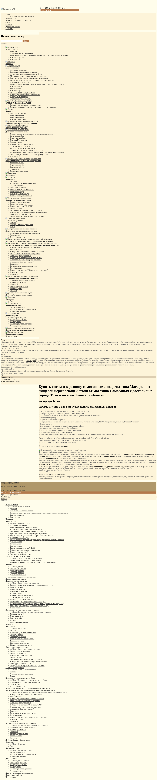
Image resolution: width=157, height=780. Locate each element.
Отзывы (9, 25)
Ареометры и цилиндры (19, 82)
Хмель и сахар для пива (15, 668)
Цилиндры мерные (17, 237)
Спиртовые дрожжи (18, 113)
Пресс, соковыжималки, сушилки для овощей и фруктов (28, 688)
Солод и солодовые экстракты (17, 647)
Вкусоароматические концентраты (23, 266)
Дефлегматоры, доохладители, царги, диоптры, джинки (32, 80)
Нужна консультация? (9, 494)
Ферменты (14, 274)
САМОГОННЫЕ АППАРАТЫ (18, 556)
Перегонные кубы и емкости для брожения (22, 610)
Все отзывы (5, 379)
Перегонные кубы (17, 165)
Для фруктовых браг (18, 119)
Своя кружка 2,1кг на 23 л (20, 214)
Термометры (15, 235)
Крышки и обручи (17, 167)
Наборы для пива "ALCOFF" (21, 206)
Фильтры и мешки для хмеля (21, 225)
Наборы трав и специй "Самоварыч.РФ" (26, 258)
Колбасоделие (15, 88)
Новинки (9, 519)
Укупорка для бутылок (19, 287)
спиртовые (139, 454)
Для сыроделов (11, 758)
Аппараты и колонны (18, 70)
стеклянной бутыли (50, 458)
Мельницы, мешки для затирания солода (26, 210)
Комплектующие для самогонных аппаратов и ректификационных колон (39, 55)
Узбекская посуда (17, 192)
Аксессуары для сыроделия (20, 324)
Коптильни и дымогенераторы (22, 190)
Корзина (4, 497)
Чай (11, 301)
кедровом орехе (127, 467)
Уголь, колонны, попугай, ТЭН (22, 93)
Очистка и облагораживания (21, 53)
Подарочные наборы (14, 775)
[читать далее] (24, 344)
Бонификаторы (16, 268)
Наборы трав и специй (19, 97)
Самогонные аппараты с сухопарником (25, 105)
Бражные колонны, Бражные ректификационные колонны (33, 107)
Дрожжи (13, 51)
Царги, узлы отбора (18, 138)
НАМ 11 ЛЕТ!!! (12, 505)
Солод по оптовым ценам (20, 202)
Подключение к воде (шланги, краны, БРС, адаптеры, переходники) (37, 152)
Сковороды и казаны (18, 188)
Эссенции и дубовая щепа (20, 99)
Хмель (12, 227)
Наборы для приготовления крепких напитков (28, 212)
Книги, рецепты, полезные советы (19, 773)
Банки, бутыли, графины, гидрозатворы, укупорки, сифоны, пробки (37, 84)
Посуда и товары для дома (16, 579)
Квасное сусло (15, 249)
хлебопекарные (128, 454)
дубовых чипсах (113, 467)
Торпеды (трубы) (16, 185)
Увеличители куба (17, 163)
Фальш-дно (14, 169)
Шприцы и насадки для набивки (23, 309)
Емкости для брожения (19, 171)
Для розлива (15, 60)
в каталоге (63, 446)
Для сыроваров (16, 91)
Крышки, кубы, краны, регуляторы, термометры (29, 78)
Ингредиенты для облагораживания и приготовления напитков (31, 690)
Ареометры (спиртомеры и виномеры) (25, 233)
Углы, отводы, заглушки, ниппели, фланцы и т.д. (29, 154)
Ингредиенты (15, 322)
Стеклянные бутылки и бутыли (22, 280)
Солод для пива (16, 208)
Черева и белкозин (17, 307)
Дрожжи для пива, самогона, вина (23, 72)
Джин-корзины (16, 142)
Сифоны (13, 291)
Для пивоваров (16, 86)
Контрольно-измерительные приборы (20, 678)
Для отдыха (10, 626)
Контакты (9, 29)
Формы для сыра (16, 326)
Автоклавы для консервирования (23, 183)
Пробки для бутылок (18, 282)
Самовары (10, 742)
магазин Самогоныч (57, 475)
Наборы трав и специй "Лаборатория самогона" (29, 270)
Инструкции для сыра (18, 320)
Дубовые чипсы (16, 272)
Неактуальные (11, 777)
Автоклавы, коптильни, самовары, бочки (26, 74)
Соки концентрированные (20, 256)
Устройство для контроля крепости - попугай (28, 150)
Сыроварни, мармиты (18, 318)
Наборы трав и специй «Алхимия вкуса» (26, 247)
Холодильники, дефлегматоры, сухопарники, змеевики (31, 134)
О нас (8, 23)
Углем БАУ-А (44, 464)
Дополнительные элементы (16, 581)
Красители (14, 264)
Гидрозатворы (15, 157)
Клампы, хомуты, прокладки (21, 144)
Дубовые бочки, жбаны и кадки (18, 740)
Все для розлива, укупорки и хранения (21, 723)
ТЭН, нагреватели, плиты (20, 146)
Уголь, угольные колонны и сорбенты (25, 254)
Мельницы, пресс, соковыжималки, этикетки (28, 76)
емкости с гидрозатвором (104, 456)
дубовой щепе (97, 467)
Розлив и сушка (16, 289)
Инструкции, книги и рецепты (22, 16)
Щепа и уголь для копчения (21, 196)
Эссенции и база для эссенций (22, 262)
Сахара (13, 223)
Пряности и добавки (18, 311)
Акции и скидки (12, 18)
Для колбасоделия (13, 748)
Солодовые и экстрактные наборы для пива (27, 216)
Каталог (9, 14)
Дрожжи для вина (17, 115)
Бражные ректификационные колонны (21, 577)
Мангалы (13, 181)
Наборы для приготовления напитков (25, 95)
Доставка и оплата (13, 27)
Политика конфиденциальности (18, 20)
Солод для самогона (18, 204)
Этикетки (14, 285)
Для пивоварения (17, 57)
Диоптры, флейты (17, 136)
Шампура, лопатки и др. (19, 194)
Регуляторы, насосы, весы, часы (22, 148)
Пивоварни (10, 624)
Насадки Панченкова (18, 140)
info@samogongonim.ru (10, 483)
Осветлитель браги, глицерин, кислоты (25, 260)
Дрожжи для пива (17, 117)
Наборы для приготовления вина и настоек (27, 252)
